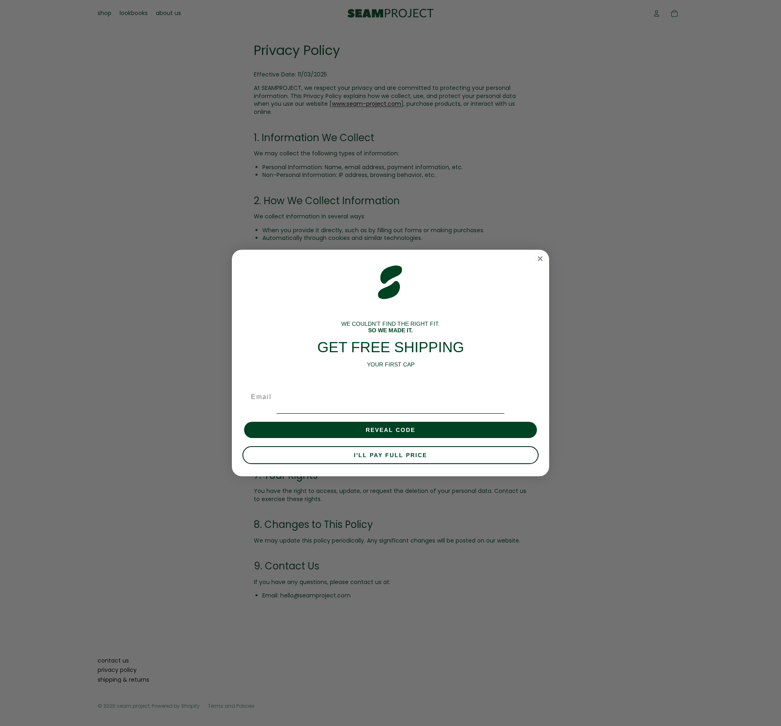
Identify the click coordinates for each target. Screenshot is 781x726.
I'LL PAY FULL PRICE (390, 455)
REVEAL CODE (390, 430)
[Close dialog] (540, 259)
